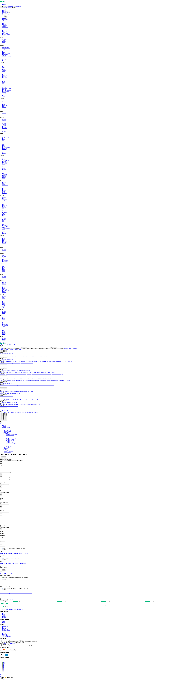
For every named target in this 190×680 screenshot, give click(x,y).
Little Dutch (4, 242)
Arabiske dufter (4, 174)
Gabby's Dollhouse (5, 75)
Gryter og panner (5, 185)
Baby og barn (4, 632)
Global (3, 202)
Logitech (3, 104)
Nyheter (3, 42)
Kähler (3, 215)
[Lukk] (1, 346)
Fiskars (3, 206)
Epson (3, 330)
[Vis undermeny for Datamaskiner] (7, 19)
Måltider (3, 224)
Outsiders (3, 67)
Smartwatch (4, 92)
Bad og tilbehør (4, 230)
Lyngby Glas (4, 209)
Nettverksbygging (5, 325)
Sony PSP (4, 131)
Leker (3, 23)
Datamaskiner (4, 30)
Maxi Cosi (4, 243)
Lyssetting (4, 190)
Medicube (3, 165)
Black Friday (4, 622)
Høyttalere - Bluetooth (5, 91)
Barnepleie (4, 153)
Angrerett (3, 615)
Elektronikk (4, 24)
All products (4, 39)
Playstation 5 (4, 119)
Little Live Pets (4, 77)
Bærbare (3, 318)
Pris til (1, 478)
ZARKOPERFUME (5, 160)
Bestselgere (4, 41)
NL (3, 668)
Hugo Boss (4, 157)
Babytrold (3, 239)
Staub (3, 204)
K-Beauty (3, 173)
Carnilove (3, 302)
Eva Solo (3, 272)
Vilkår (1, 672)
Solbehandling (4, 149)
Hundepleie (4, 284)
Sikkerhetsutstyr (4, 231)
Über (3, 301)
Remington (4, 169)
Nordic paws (4, 303)
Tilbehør (3, 96)
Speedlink (3, 333)
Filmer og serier (4, 31)
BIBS (3, 240)
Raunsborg (4, 161)
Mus (3, 320)
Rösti (3, 198)
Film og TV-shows (5, 631)
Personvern (2, 674)
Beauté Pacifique (5, 162)
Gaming (3, 317)
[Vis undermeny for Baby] (5, 15)
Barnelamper (4, 233)
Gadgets (3, 35)
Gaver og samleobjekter (6, 232)
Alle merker (4, 197)
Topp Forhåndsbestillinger (6, 137)
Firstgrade (3, 76)
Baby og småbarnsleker (6, 48)
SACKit (3, 213)
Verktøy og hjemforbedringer (6, 636)
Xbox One (4, 124)
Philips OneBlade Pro (5, 105)
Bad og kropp (4, 148)
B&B (3, 300)
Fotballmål (4, 52)
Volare (3, 68)
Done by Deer (4, 241)
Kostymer (3, 60)
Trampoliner (4, 58)
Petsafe (3, 304)
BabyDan (3, 238)
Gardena (3, 265)
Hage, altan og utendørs (6, 630)
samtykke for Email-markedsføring (9, 643)
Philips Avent (4, 244)
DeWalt (3, 269)
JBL (3, 103)
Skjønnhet (4, 26)
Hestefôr (3, 291)
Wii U (3, 130)
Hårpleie (3, 145)
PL (3, 670)
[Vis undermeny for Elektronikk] (7, 11)
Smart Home (4, 86)
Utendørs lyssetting (5, 258)
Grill (3, 255)
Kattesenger (4, 288)
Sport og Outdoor (5, 635)
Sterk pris (3, 40)
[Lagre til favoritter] (3, 549)
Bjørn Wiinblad (4, 212)
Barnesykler (4, 50)
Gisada (3, 168)
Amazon (3, 109)
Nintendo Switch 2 (5, 121)
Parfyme (3, 143)
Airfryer (3, 184)
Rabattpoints (4, 617)
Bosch (3, 268)
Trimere (3, 152)
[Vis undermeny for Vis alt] (5, 9)
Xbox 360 (4, 125)
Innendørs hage (4, 193)
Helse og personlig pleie (6, 34)
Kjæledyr (3, 29)
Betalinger (4, 616)
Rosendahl (4, 210)
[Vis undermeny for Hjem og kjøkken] (8, 14)
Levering (3, 614)
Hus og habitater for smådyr (6, 290)
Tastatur (3, 319)
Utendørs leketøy (5, 59)
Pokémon (3, 66)
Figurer (3, 51)
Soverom (3, 192)
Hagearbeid (4, 256)
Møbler (3, 191)
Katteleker (4, 286)
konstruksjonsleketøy (5, 47)
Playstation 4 (4, 120)
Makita (3, 270)
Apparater (3, 183)
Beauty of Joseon (5, 166)
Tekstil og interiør (5, 226)
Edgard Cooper (4, 307)
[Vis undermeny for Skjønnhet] (6, 13)
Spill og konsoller (5, 25)
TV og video (4, 87)
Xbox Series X (4, 123)
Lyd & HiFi (4, 89)
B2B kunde (4, 4)
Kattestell (3, 287)
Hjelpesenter (4, 613)
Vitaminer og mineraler (6, 151)
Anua (3, 167)
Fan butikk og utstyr (5, 633)
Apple (3, 102)
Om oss (3, 621)
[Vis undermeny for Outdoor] (6, 17)
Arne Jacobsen (4, 211)
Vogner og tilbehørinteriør (6, 228)
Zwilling (3, 203)
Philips (3, 106)
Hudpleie (3, 146)
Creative (3, 334)
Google (3, 331)
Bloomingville (4, 205)
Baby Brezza (4, 237)
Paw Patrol (4, 74)
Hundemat (4, 282)
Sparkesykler (4, 55)
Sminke (3, 144)
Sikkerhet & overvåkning (6, 94)
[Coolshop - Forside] (14, 6)
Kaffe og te (4, 182)
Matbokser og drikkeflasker (6, 56)
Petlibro (3, 306)
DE (3, 667)
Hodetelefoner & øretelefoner (7, 90)
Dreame (3, 100)
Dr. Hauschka (4, 163)
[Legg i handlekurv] (4, 549)
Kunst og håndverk (5, 54)
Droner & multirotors (5, 95)
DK (4, 662)
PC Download (4, 127)
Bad (3, 187)
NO (4, 664)
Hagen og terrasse (5, 33)
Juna (3, 208)
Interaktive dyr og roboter (6, 53)
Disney (3, 69)
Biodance (3, 164)
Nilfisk (3, 266)
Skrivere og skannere (5, 323)
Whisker (3, 305)
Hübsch (3, 214)
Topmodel (4, 70)
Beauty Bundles (4, 175)
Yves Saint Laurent (5, 159)
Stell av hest (4, 292)
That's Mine (4, 245)
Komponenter (4, 322)
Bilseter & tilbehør (5, 225)
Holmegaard (4, 207)
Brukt (3, 138)
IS (3, 669)
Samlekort (4, 57)
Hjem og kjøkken (5, 27)
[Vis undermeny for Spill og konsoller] (9, 12)
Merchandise (4, 36)
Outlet (3, 83)
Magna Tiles (4, 65)
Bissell (3, 101)
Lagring (3, 188)
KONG (3, 298)
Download (4, 139)
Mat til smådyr (4, 289)
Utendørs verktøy (5, 260)
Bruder (3, 71)
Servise (3, 186)
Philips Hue (4, 107)
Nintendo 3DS (4, 128)
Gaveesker (4, 176)
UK (4, 663)
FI (3, 665)
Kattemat (3, 285)
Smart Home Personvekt (6, 427)
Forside (1, 423)
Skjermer (3, 321)
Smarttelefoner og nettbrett (6, 88)
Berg (3, 73)
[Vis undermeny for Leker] (5, 10)
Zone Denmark (4, 199)
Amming (3, 227)
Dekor (3, 189)
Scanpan (3, 201)
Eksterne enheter (5, 324)
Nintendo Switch (5, 122)
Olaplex (3, 158)
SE (3, 666)
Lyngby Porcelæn (5, 200)
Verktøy (3, 32)
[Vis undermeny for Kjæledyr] (6, 18)
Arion (3, 297)
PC (2, 126)
